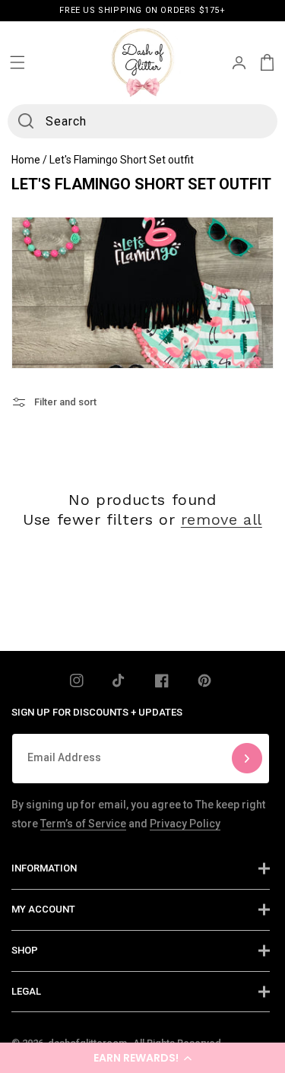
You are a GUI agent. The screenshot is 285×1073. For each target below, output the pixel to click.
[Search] (25, 121)
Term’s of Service (83, 823)
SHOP (24, 950)
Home (25, 160)
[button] (142, 1058)
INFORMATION (44, 868)
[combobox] (142, 121)
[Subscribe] (247, 758)
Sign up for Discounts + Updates (96, 712)
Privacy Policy (185, 823)
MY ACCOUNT (43, 909)
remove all (221, 519)
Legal (26, 991)
